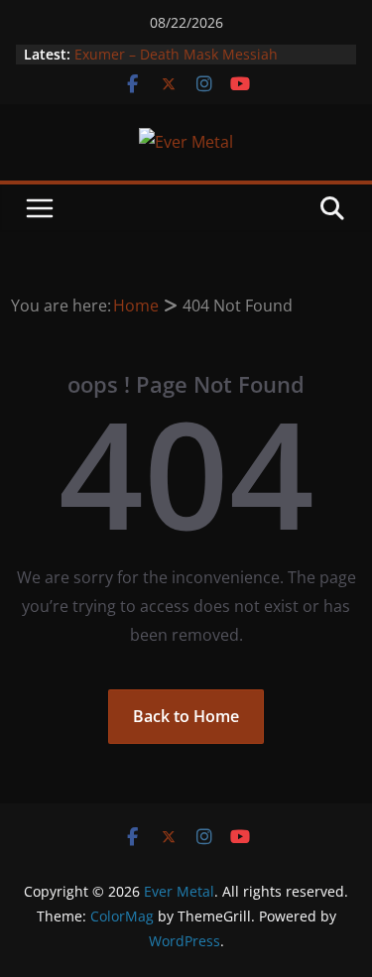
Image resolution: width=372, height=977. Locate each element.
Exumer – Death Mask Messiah (176, 54)
